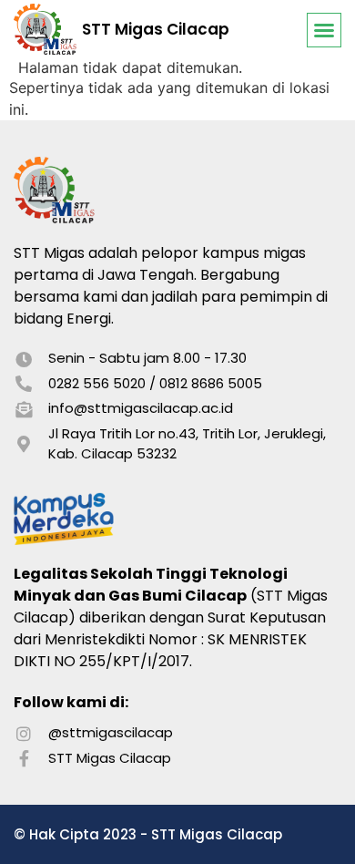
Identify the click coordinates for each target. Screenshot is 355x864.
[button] (324, 30)
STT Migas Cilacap (155, 29)
